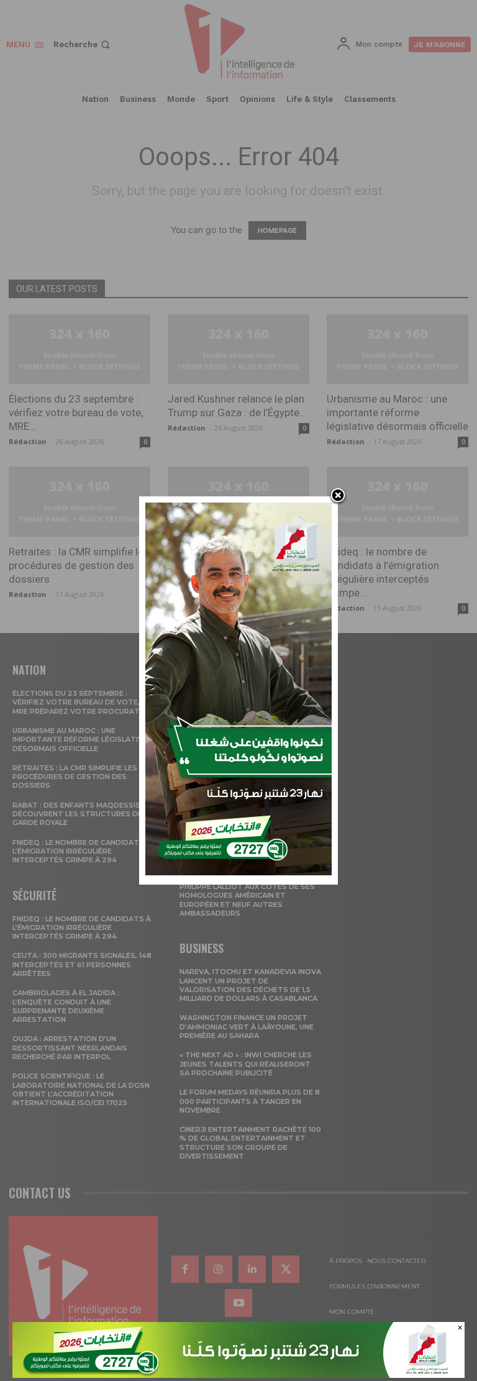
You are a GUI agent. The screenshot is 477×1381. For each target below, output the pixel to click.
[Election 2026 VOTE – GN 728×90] (238, 1374)
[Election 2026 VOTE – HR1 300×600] (238, 872)
